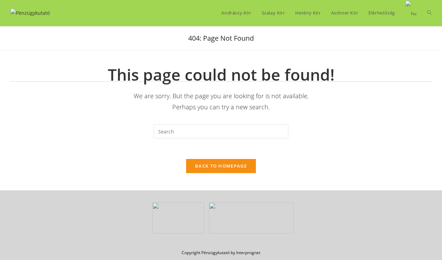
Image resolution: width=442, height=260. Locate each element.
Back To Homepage (221, 166)
